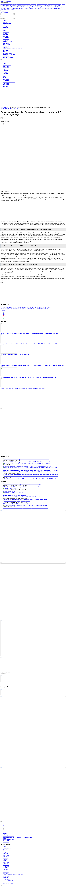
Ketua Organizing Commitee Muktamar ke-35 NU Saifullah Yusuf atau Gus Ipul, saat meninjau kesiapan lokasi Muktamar (33, 4)
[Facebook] (3, 824)
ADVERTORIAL (6, 879)
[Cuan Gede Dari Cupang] (9, 488)
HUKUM (5, 72)
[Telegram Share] (3, 317)
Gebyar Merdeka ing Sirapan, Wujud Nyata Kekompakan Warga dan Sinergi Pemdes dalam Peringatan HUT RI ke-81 (29, 4)
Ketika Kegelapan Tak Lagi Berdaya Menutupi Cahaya (16, 503)
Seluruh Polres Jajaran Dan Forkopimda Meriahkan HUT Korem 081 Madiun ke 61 (24, 308)
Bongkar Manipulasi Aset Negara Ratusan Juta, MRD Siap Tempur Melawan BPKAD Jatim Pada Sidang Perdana (29, 377)
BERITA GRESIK (6, 862)
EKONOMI (5, 70)
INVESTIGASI (6, 865)
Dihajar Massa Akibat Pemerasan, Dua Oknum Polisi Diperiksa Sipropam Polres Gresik (23, 388)
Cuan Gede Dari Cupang (9, 491)
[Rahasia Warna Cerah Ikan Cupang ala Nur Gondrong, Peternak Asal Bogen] (22, 484)
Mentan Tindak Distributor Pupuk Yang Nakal (14, 495)
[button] (14, 14)
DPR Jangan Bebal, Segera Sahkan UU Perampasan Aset (15, 354)
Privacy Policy (6, 840)
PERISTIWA (6, 75)
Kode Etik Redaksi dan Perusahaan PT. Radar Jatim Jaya (17, 837)
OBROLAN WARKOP (8, 880)
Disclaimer (6, 842)
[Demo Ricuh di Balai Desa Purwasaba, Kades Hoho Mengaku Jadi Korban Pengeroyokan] (25, 505)
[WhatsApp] (3, 830)
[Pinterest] (3, 827)
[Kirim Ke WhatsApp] (3, 318)
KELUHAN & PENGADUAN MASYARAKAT (13, 875)
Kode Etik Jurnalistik (8, 836)
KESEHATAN (6, 68)
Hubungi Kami (6, 834)
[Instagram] (3, 828)
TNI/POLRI (6, 86)
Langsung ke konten (6, 1)
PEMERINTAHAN (7, 65)
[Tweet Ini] (4, 314)
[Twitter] (3, 825)
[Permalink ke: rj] (2, 118)
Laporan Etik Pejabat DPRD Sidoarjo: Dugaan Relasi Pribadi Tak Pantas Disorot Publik (25, 499)
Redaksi (2, 12)
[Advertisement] (33, 97)
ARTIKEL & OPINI (7, 876)
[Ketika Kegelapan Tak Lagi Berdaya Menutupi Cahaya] (16, 501)
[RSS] (3, 831)
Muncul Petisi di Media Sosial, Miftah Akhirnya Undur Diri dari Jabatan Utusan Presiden (26, 307)
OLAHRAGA (6, 79)
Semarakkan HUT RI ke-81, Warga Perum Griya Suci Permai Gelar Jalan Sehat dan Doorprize (27, 462)
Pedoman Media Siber (8, 839)
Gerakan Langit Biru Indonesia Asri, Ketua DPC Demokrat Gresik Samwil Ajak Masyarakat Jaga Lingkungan (30, 474)
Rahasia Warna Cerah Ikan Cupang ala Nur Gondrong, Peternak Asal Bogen (22, 487)
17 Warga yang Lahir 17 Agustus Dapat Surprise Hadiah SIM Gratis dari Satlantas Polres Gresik (27, 466)
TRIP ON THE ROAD (8, 883)
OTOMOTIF (6, 80)
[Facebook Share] (3, 312)
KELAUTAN (6, 872)
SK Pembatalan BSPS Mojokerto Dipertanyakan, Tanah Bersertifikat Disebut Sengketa (31, 6)
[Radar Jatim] (4, 11)
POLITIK (5, 69)
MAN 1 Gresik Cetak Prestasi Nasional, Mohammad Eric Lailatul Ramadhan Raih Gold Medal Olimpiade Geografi (32, 478)
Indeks (6, 12)
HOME (4, 63)
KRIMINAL (5, 73)
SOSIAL (5, 76)
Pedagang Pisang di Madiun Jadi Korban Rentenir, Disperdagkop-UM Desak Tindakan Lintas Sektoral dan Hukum (29, 344)
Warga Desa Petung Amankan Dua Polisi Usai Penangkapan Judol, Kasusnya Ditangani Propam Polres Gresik (30, 470)
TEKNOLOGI (6, 84)
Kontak (5, 838)
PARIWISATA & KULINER (9, 82)
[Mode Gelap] (1, 15)
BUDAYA (5, 77)
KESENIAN (5, 873)
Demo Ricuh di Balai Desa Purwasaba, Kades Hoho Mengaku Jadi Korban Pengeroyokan (25, 508)
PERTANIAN (6, 83)
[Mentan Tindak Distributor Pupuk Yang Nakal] (14, 492)
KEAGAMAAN (6, 868)
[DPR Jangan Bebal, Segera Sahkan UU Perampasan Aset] (9, 353)
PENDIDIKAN (6, 66)
